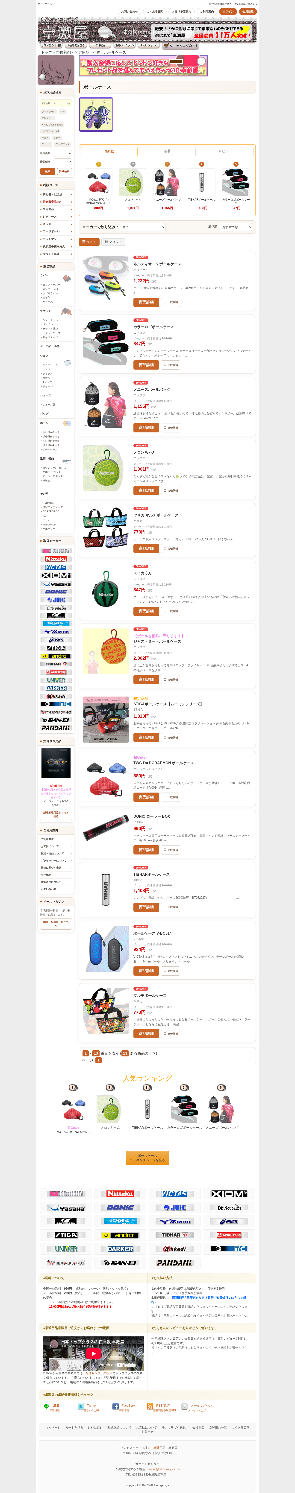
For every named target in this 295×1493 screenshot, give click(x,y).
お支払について (50, 846)
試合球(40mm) (51, 436)
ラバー (44, 275)
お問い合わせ (129, 11)
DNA (62, 111)
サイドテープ (50, 337)
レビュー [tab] (225, 151)
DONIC (138, 822)
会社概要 (46, 874)
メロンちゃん (144, 452)
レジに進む (95, 1427)
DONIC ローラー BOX (151, 816)
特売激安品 (52, 201)
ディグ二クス (63, 144)
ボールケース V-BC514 (152, 933)
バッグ (44, 413)
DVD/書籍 (48, 503)
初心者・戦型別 (52, 194)
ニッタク (139, 332)
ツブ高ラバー (50, 293)
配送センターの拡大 (99, 1373)
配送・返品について (52, 853)
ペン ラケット (51, 324)
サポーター (49, 528)
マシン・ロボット (53, 476)
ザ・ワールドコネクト (148, 768)
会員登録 (248, 11)
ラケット (45, 310)
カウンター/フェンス (54, 467)
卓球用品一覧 (218, 1427)
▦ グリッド (113, 242)
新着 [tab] (167, 151)
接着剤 (46, 297)
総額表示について (51, 882)
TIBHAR (139, 880)
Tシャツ (47, 382)
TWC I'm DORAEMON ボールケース (73, 1132)
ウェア (44, 355)
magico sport (50, 524)
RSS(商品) (164, 1408)
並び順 (212, 226)
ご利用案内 (207, 11)
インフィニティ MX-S (56, 793)
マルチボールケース (150, 995)
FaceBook (127, 1408)
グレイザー (47, 118)
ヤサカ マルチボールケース (156, 515)
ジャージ (48, 386)
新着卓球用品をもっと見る (56, 814)
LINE (56, 1408)
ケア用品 (48, 301)
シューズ (45, 395)
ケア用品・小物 (49, 346)
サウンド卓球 (51, 254)
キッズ (47, 224)
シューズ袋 (49, 404)
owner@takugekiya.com (164, 1469)
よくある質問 (155, 11)
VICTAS (138, 939)
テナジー (46, 144)
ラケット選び (50, 328)
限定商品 (48, 209)
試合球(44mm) (51, 445)
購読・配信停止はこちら (56, 924)
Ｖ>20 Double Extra (52, 124)
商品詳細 (146, 302)
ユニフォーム (50, 365)
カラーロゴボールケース (153, 327)
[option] (73, 1109)
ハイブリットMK (50, 131)
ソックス (48, 373)
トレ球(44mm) (51, 440)
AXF (45, 515)
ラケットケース (51, 333)
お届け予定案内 (181, 11)
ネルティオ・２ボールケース (157, 264)
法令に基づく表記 (174, 1427)
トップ (46, 52)
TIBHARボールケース (151, 874)
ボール (44, 423)
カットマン (50, 239)
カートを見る (74, 1427)
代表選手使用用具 (54, 246)
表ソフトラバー (51, 289)
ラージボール (51, 231)
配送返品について (119, 1427)
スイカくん (142, 573)
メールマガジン (200, 1408)
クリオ (46, 520)
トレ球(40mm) (51, 432)
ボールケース (115, 52)
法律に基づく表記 (51, 867)
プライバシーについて (53, 860)
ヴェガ (45, 138)
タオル (46, 377)
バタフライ (140, 269)
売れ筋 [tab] (109, 151)
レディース (50, 216)
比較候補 (170, 302)
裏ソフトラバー (51, 284)
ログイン (228, 11)
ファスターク (49, 111)
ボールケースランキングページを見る (147, 1158)
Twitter (91, 1408)
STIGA (138, 709)
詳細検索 (64, 171)
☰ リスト (89, 242)
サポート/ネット (52, 471)
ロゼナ (56, 138)
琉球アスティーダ (53, 507)
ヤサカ (137, 521)
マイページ (53, 1427)
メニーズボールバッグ (151, 389)
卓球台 (46, 480)
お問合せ (147, 1431)
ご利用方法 (47, 839)
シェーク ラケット (53, 320)
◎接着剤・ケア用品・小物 (78, 52)
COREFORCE (51, 511)
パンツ (46, 369)
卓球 (156, 1447)
